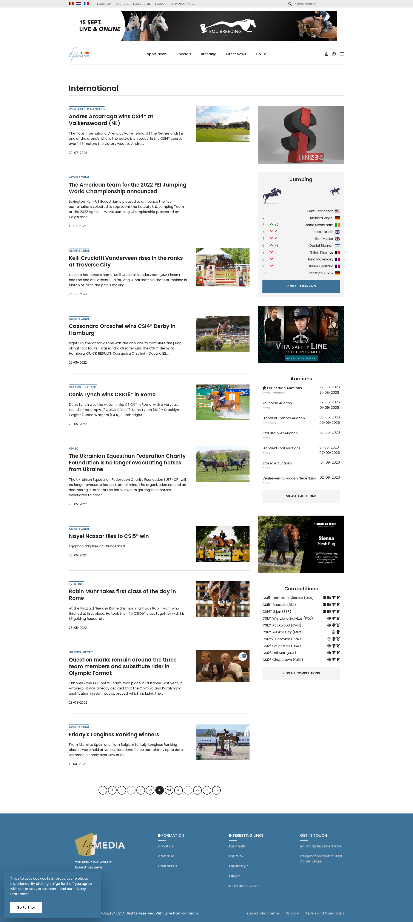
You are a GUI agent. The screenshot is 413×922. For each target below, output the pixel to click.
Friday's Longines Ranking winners (114, 734)
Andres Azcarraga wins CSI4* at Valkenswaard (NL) (111, 120)
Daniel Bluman (321, 245)
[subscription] (334, 54)
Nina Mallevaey (320, 259)
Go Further (26, 907)
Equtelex (236, 856)
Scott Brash (323, 231)
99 (197, 790)
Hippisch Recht (81, 652)
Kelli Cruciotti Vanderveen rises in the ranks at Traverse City (126, 261)
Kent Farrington (320, 211)
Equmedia (104, 4)
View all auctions (301, 496)
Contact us (167, 866)
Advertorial (79, 177)
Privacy (292, 913)
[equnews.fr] (86, 3)
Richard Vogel (321, 218)
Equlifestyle (142, 4)
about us (165, 846)
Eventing (76, 584)
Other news (236, 54)
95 (178, 790)
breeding (208, 54)
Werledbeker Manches (87, 109)
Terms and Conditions (324, 913)
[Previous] (103, 790)
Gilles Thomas (321, 252)
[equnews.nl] (78, 3)
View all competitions (301, 673)
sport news (157, 54)
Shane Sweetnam (318, 224)
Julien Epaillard (320, 266)
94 (169, 790)
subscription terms (263, 913)
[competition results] (338, 597)
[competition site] (325, 597)
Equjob (160, 4)
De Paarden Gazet (184, 4)
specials (183, 54)
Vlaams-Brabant (83, 387)
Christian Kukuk (320, 273)
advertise (166, 856)
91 (140, 790)
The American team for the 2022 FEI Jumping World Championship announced (127, 188)
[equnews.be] (71, 3)
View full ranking (301, 286)
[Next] (216, 790)
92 (150, 790)
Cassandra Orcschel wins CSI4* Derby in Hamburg (122, 329)
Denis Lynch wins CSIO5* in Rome (112, 394)
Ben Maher (324, 238)
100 (207, 790)
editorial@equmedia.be (320, 846)
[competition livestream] (329, 597)
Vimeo (74, 448)
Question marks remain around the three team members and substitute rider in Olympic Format (123, 666)
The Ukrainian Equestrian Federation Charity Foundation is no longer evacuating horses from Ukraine (127, 462)
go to (261, 54)
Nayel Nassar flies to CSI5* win (109, 536)
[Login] (326, 54)
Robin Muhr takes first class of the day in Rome (122, 595)
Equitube (122, 4)
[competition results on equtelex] (334, 597)
